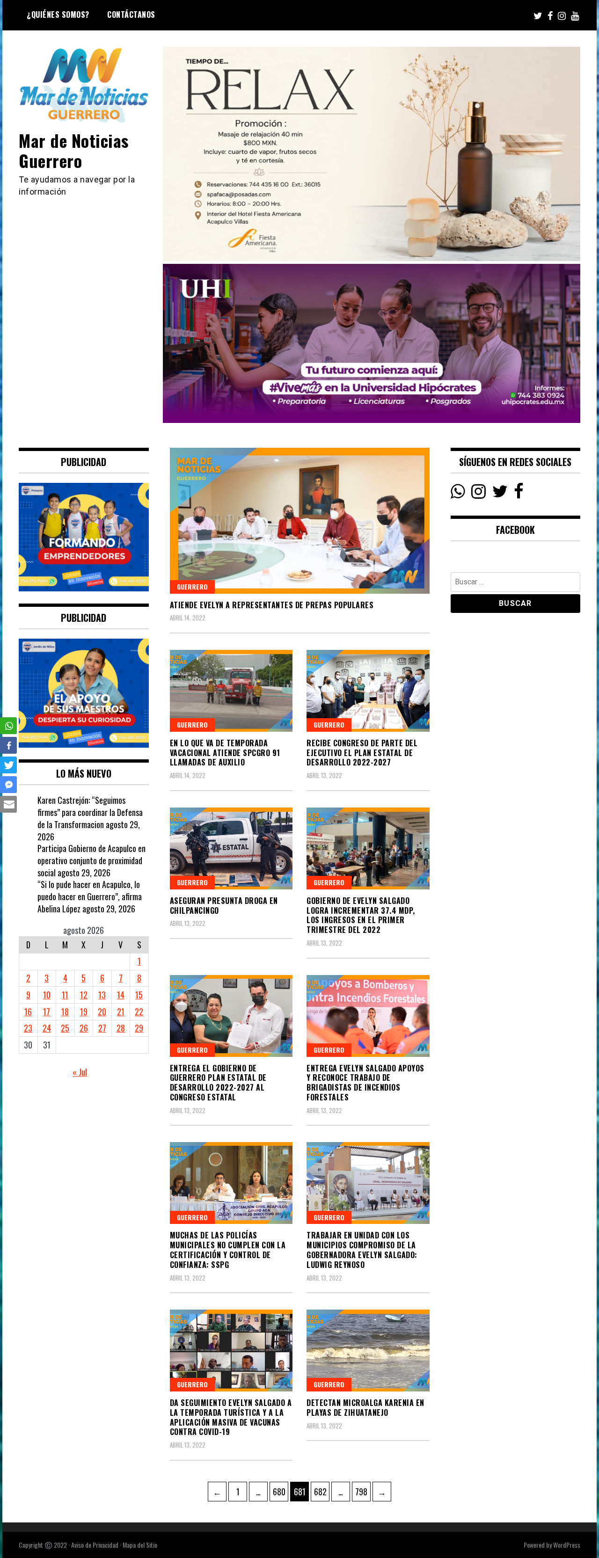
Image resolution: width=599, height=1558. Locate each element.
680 (280, 1491)
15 (139, 995)
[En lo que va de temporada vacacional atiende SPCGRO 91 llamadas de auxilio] (231, 691)
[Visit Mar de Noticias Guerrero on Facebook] (519, 494)
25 (65, 1028)
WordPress (566, 1545)
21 (120, 1011)
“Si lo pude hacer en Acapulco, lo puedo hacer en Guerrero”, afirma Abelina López (89, 896)
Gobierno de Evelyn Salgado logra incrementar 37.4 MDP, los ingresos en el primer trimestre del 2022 (361, 915)
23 (28, 1028)
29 (139, 1028)
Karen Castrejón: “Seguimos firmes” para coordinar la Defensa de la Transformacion (90, 812)
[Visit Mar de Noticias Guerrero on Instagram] (478, 494)
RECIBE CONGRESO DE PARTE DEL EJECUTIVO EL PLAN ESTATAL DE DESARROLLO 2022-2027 (362, 752)
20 (102, 1011)
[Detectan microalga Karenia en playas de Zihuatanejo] (368, 1350)
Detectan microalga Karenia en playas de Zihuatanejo (365, 1407)
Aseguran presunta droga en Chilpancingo (224, 905)
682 (321, 1491)
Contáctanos (131, 14)
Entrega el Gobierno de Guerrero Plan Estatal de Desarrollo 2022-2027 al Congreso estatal (218, 1083)
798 (363, 1491)
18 (65, 1011)
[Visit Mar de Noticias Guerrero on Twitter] (500, 494)
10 (47, 995)
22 (139, 1011)
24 (47, 1028)
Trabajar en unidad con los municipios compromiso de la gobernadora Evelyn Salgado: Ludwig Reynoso (362, 1250)
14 (120, 995)
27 (102, 1028)
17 (46, 1011)
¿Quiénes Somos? (58, 14)
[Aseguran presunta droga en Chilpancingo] (231, 848)
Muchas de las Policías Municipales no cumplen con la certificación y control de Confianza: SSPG (228, 1250)
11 (65, 995)
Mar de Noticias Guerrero (74, 150)
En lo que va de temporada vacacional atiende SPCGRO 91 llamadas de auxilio (225, 752)
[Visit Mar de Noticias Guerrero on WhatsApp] (458, 494)
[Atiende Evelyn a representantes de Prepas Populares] (300, 521)
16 (28, 1011)
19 (84, 1011)
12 (84, 995)
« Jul (80, 1072)
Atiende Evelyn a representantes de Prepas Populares (272, 605)
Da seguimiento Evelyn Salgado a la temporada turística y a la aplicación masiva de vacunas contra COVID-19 (231, 1417)
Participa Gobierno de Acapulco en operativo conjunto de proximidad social (91, 860)
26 (84, 1028)
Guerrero (192, 586)
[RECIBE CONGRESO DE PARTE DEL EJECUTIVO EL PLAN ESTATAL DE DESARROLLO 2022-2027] (368, 691)
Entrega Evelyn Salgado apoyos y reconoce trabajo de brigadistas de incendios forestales (365, 1083)
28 (121, 1028)
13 (102, 995)
